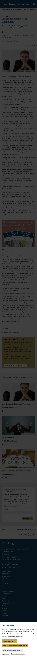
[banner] (18, 328)
